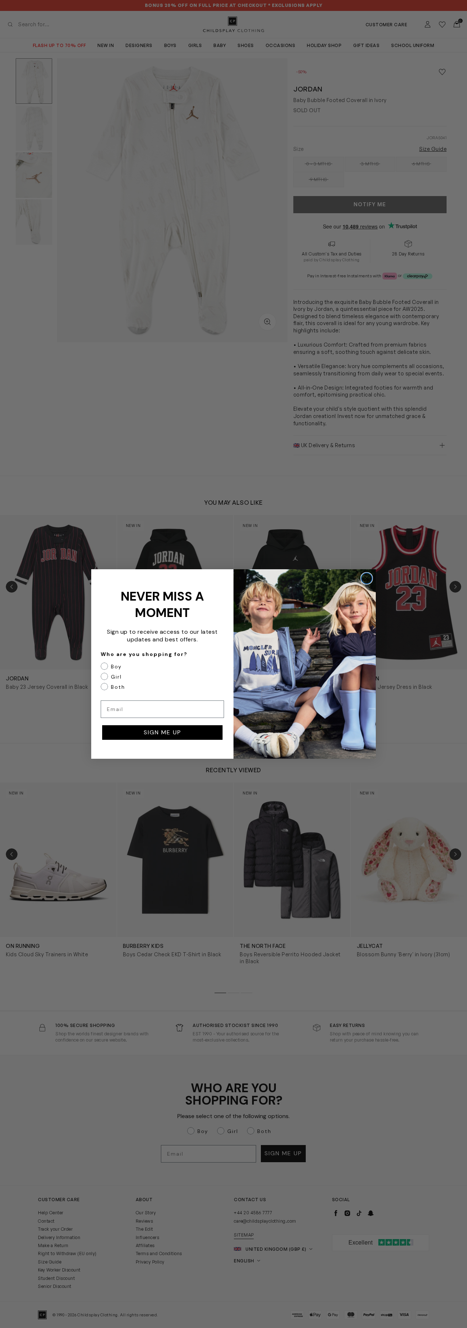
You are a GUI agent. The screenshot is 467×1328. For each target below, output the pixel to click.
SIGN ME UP (162, 732)
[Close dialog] (366, 578)
